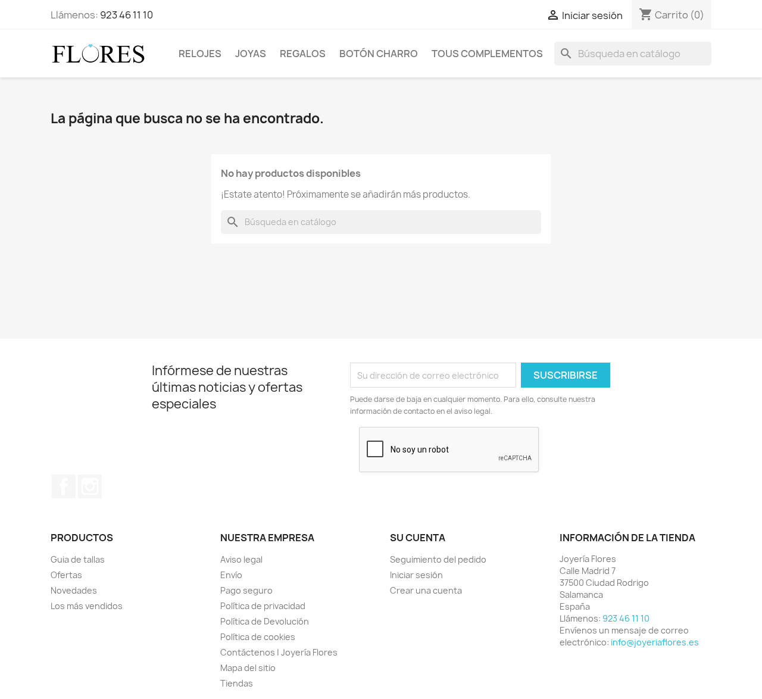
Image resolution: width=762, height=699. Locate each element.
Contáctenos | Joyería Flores (279, 652)
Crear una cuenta (426, 590)
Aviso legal (241, 559)
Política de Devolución (264, 621)
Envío (231, 575)
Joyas (250, 53)
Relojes (200, 53)
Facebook (64, 486)
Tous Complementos (487, 53)
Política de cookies (257, 636)
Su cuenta (417, 537)
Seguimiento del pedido (438, 559)
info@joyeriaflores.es (655, 642)
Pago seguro (246, 590)
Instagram (90, 486)
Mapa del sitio (248, 667)
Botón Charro (378, 53)
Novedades (74, 590)
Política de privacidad (262, 605)
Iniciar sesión (416, 575)
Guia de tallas (78, 559)
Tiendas (236, 683)
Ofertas (66, 575)
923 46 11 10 (126, 14)
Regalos (303, 53)
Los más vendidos (87, 605)
